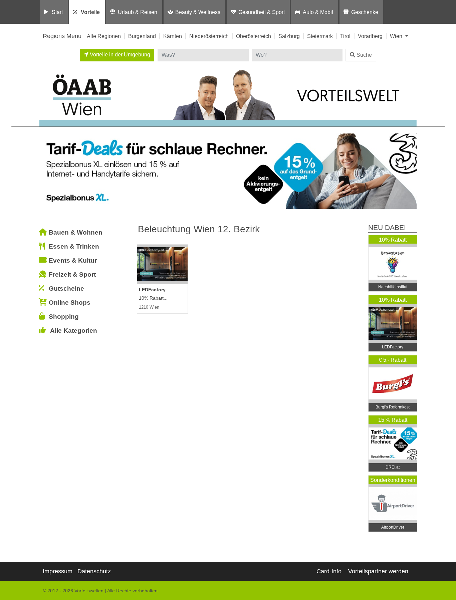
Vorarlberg (370, 36)
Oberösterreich (253, 36)
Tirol (345, 36)
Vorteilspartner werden (378, 571)
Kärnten (172, 36)
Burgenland (142, 36)
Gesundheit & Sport (261, 12)
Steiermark (320, 36)
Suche (364, 55)
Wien (397, 36)
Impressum (57, 571)
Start (57, 12)
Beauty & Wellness (197, 12)
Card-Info (328, 571)
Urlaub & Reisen (137, 12)
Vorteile (90, 12)
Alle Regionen (104, 36)
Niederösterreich (209, 36)
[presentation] (46, 171)
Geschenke (364, 12)
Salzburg (289, 36)
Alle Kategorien (73, 330)
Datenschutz (94, 571)
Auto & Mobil (318, 12)
